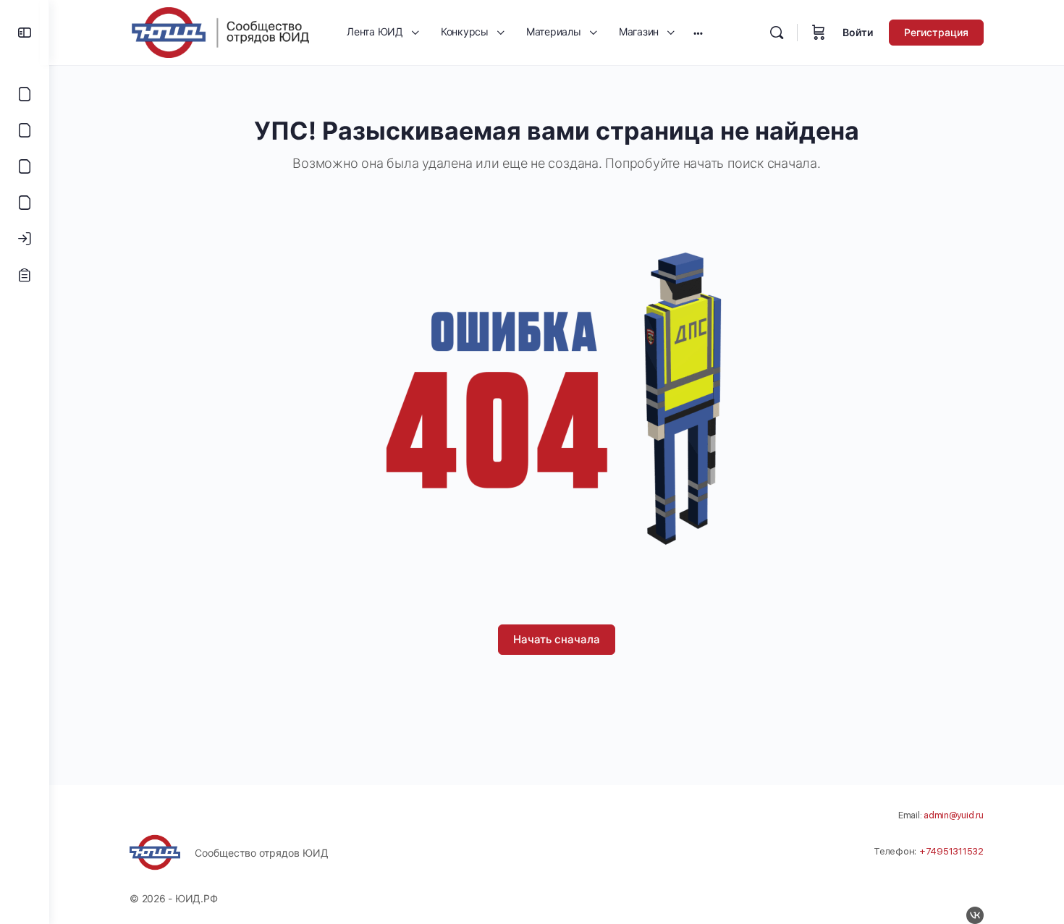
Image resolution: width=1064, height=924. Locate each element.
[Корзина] (818, 32)
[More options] (698, 32)
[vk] (975, 915)
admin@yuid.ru (954, 815)
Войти (858, 32)
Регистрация (936, 32)
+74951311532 (951, 851)
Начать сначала (556, 639)
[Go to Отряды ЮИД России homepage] (220, 31)
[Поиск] (776, 32)
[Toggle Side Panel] (24, 32)
